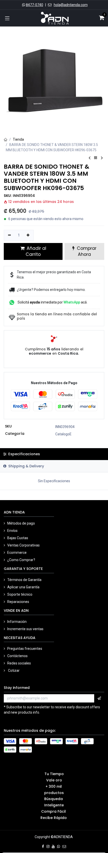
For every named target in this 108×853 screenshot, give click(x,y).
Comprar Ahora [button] (86, 251)
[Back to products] (96, 158)
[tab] (54, 466)
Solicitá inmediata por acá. (52, 302)
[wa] (58, 846)
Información (17, 622)
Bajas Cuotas (17, 538)
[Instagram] (47, 846)
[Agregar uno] (28, 235)
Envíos (12, 531)
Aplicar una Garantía (23, 587)
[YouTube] (53, 846)
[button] (99, 698)
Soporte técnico (19, 594)
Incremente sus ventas (25, 629)
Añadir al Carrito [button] (35, 251)
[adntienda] (64, 846)
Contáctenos (17, 656)
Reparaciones (18, 602)
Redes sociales (19, 663)
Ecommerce (17, 553)
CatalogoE (63, 434)
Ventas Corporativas (23, 545)
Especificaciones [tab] (23, 453)
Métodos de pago (21, 523)
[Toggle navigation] (7, 18)
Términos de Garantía (24, 580)
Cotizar (13, 670)
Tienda (18, 139)
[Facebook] (43, 846)
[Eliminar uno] (9, 235)
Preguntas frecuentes (24, 649)
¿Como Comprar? (21, 560)
